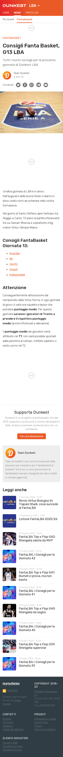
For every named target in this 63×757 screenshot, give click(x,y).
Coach (13, 269)
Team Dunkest (21, 73)
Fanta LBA (32, 12)
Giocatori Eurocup (12, 749)
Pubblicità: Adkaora (13, 729)
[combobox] (34, 6)
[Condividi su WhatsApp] (31, 85)
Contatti (7, 719)
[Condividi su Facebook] (25, 85)
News (17, 12)
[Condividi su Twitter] (18, 85)
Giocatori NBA (10, 742)
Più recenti (8, 19)
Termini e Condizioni (45, 729)
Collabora (8, 726)
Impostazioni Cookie (45, 719)
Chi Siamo (8, 722)
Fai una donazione (31, 436)
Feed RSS (12, 690)
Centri (13, 264)
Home (6, 12)
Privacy (38, 726)
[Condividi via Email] (46, 85)
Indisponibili (17, 274)
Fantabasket (24, 19)
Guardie (14, 253)
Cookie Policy (41, 722)
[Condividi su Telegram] (38, 85)
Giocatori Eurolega (13, 746)
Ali (11, 258)
